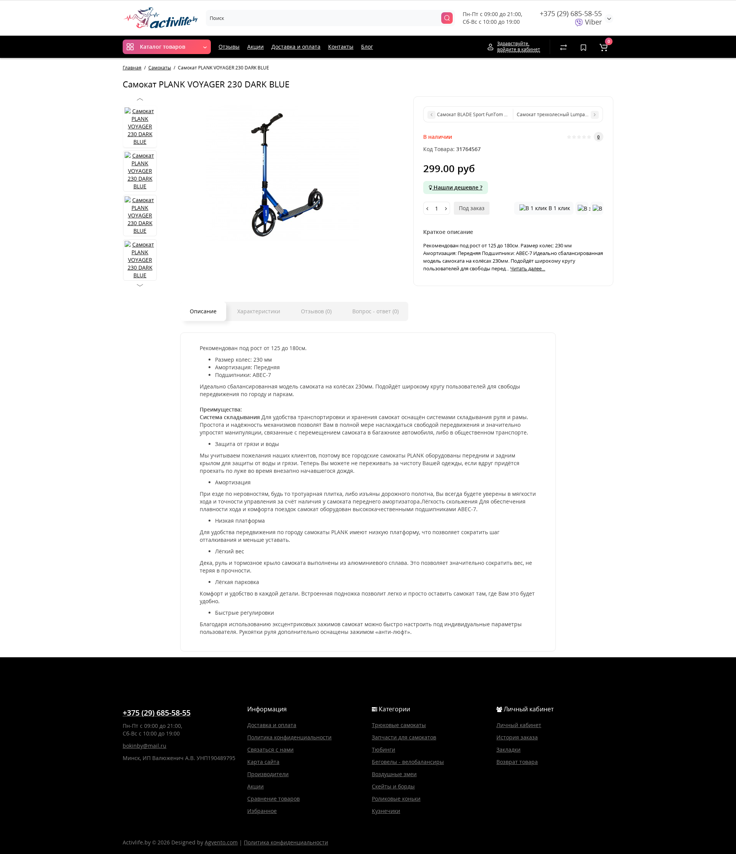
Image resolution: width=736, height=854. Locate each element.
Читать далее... (527, 268)
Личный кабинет (518, 725)
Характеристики (258, 311)
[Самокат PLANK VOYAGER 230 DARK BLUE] (282, 173)
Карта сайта (263, 761)
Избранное (262, 811)
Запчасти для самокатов (404, 737)
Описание (203, 311)
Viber (592, 21)
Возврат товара (517, 761)
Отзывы (229, 46)
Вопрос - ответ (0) (375, 311)
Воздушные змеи (394, 774)
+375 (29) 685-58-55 (571, 13)
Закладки (508, 749)
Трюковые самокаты (399, 725)
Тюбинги (383, 749)
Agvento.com (221, 842)
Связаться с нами (270, 749)
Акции (255, 46)
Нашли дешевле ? (457, 187)
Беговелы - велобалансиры (408, 761)
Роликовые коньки (396, 798)
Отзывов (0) (316, 311)
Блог (367, 46)
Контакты (340, 46)
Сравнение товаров (273, 798)
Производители (268, 774)
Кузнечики (386, 811)
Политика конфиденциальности (289, 737)
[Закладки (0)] (583, 47)
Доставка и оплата (295, 46)
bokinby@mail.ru (144, 745)
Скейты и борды (393, 786)
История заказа (517, 737)
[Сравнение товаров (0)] (563, 47)
